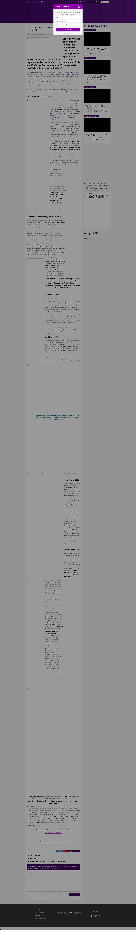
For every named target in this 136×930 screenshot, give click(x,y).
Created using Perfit (68, 33)
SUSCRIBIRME (68, 29)
